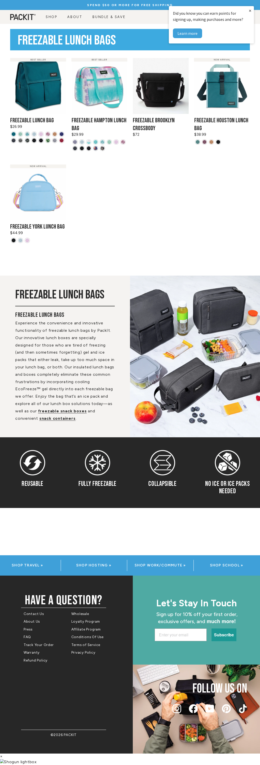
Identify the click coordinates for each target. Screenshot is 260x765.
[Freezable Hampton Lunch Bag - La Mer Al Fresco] (95, 148)
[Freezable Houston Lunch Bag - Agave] (197, 142)
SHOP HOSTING (92, 565)
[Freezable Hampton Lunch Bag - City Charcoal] (75, 148)
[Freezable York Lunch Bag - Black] (13, 240)
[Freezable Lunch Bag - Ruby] (61, 140)
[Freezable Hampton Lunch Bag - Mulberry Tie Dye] (123, 142)
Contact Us (34, 614)
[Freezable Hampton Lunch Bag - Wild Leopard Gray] (102, 148)
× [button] (250, 10)
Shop (51, 17)
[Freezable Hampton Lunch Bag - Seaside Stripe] (75, 142)
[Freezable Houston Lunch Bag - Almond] (211, 142)
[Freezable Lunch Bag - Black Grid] (41, 140)
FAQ (27, 637)
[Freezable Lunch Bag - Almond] (54, 134)
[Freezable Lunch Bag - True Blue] (61, 134)
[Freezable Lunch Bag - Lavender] (41, 134)
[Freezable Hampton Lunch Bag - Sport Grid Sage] (109, 142)
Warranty (32, 652)
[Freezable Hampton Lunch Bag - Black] (81, 148)
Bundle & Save (108, 17)
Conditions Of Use (87, 637)
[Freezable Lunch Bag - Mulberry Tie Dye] (47, 134)
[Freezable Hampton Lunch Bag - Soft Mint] (95, 142)
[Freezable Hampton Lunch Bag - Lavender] (116, 142)
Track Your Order (39, 645)
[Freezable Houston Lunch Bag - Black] (218, 142)
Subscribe (224, 635)
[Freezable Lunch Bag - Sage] (20, 134)
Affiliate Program (86, 629)
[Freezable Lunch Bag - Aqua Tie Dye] (27, 134)
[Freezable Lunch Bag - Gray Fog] (54, 140)
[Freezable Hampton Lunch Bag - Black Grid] (88, 148)
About (74, 17)
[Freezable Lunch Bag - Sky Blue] (34, 134)
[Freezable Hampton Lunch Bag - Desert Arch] (102, 142)
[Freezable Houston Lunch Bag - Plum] (204, 142)
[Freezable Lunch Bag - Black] (34, 140)
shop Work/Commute (159, 565)
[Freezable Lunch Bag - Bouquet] (47, 140)
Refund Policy (35, 660)
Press (28, 629)
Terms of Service (86, 645)
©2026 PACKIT (64, 735)
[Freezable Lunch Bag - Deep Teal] (13, 134)
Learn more (187, 33)
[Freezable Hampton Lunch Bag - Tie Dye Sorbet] (88, 142)
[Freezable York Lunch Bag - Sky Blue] (20, 240)
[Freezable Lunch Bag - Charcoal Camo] (27, 140)
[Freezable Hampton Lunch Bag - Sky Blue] (81, 142)
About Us (32, 621)
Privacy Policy (83, 652)
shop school (225, 565)
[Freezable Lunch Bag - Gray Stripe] (20, 140)
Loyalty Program (85, 621)
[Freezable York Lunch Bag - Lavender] (27, 240)
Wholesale (80, 614)
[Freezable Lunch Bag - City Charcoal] (13, 140)
